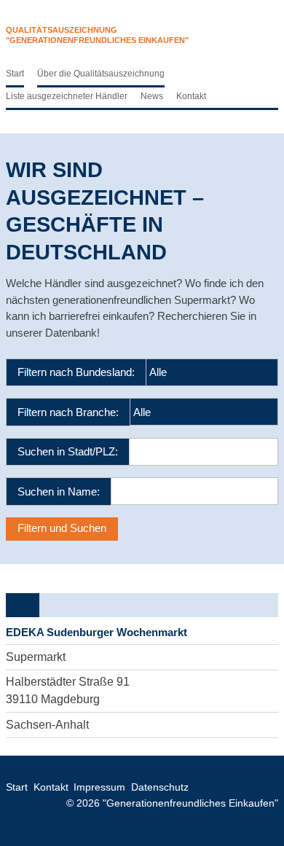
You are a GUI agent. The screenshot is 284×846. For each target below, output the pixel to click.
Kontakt (191, 96)
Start (15, 73)
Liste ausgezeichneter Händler (66, 96)
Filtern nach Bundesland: (76, 372)
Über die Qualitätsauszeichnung (101, 73)
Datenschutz (160, 787)
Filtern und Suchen (61, 528)
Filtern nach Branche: (68, 412)
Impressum (99, 787)
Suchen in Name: (58, 491)
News (152, 96)
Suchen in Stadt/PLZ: (67, 451)
